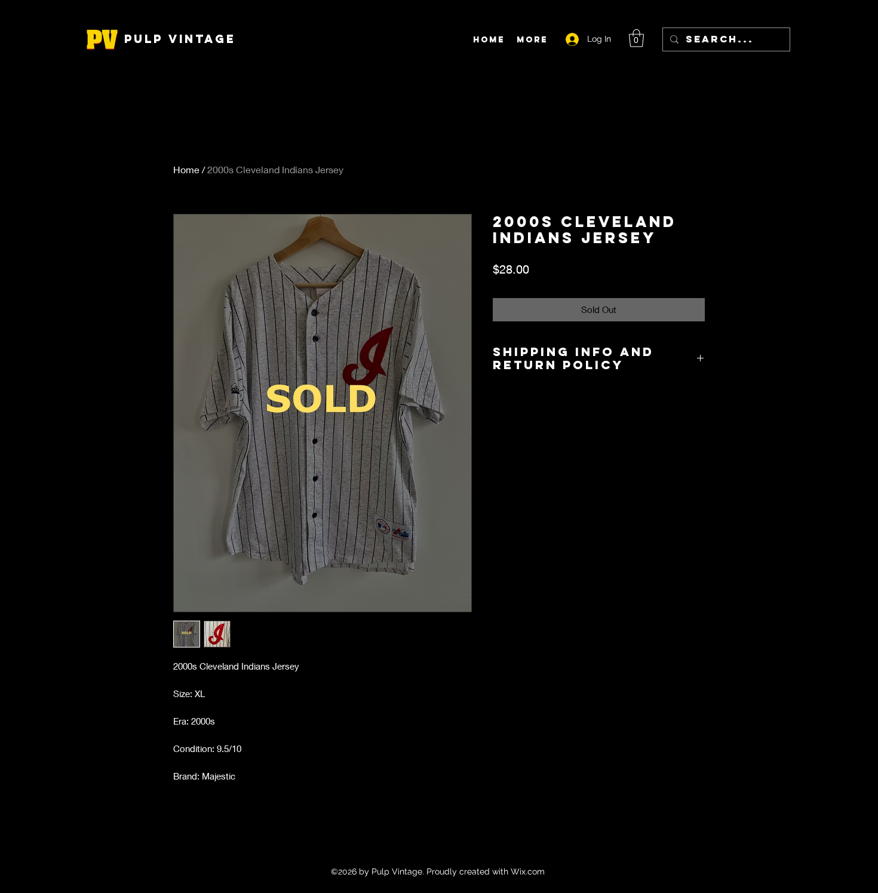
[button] (636, 38)
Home (186, 169)
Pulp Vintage (180, 39)
